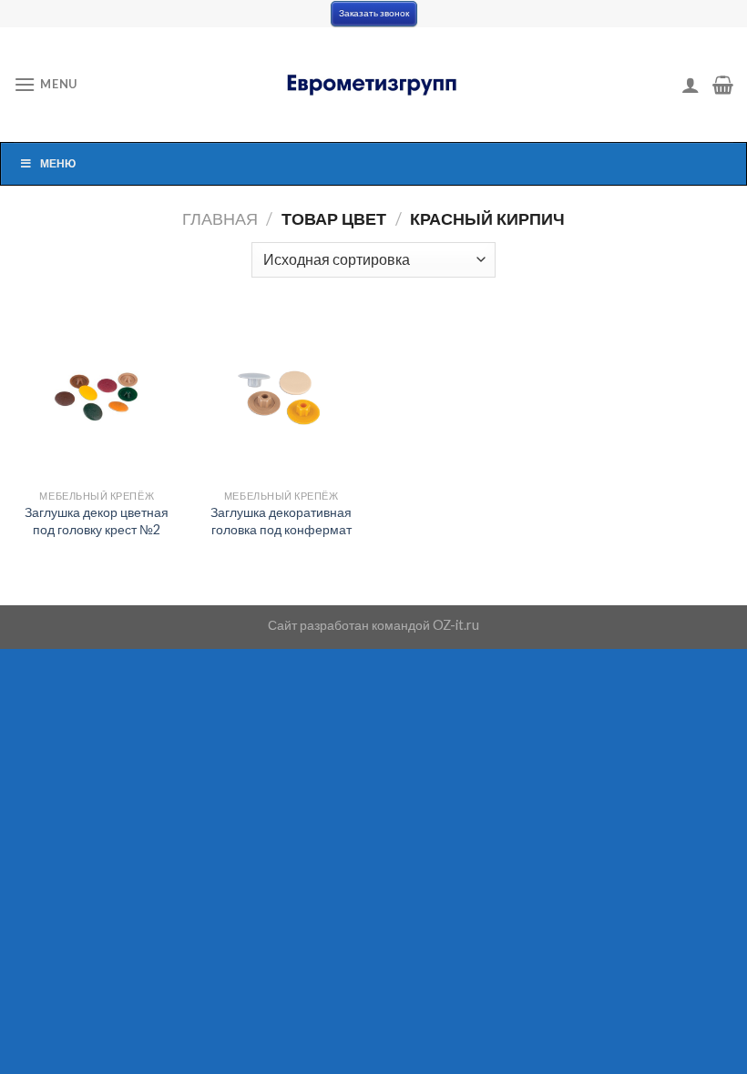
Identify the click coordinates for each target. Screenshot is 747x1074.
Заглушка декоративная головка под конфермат (281, 520)
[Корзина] (722, 85)
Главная (220, 218)
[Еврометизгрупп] (373, 84)
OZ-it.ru (456, 625)
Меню (58, 163)
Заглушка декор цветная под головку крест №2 (97, 520)
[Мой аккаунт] (690, 85)
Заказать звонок (374, 13)
